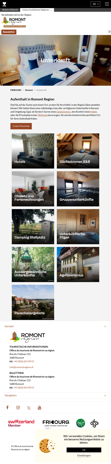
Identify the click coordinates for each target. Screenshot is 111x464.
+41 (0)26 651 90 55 (23, 361)
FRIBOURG (15, 90)
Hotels (93, 111)
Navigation (11, 395)
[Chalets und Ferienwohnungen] (33, 188)
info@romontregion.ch (21, 367)
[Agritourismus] (78, 264)
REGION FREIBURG (10, 10)
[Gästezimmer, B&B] (78, 150)
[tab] (55, 326)
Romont (29, 90)
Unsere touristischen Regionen (35, 10)
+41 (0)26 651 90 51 (23, 387)
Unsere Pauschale (21, 126)
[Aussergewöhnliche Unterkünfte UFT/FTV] (33, 264)
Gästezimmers (63, 111)
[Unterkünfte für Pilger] (78, 226)
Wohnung (43, 115)
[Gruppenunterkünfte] (78, 188)
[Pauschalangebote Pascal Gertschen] (33, 302)
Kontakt (9, 326)
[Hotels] (33, 150)
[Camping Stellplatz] (33, 226)
